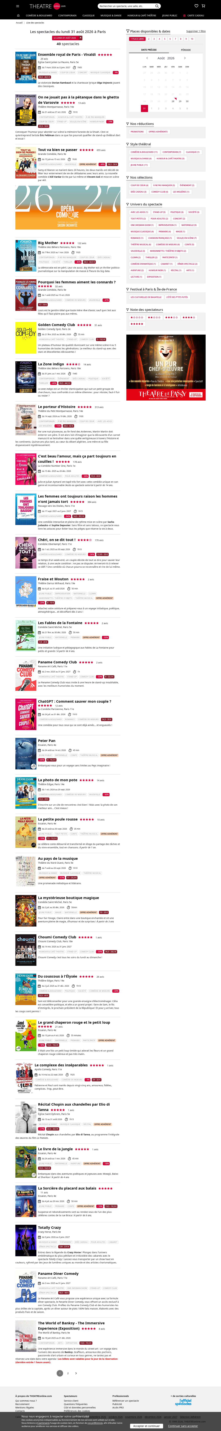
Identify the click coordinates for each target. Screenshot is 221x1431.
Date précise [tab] (149, 49)
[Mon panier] (203, 6)
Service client (71, 1400)
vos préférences (95, 1422)
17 (144, 94)
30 (166, 72)
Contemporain (67, 15)
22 (180, 94)
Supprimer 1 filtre (196, 31)
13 (166, 87)
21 (173, 94)
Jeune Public (169, 15)
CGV (66, 1407)
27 (144, 72)
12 (158, 87)
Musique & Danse (111, 15)
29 (158, 72)
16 (187, 87)
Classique (89, 15)
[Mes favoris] (196, 6)
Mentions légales (24, 1407)
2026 (170, 58)
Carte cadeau (195, 15)
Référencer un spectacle (125, 1400)
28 (151, 72)
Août (161, 58)
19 (158, 94)
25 (151, 101)
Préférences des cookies (77, 1410)
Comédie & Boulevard (39, 15)
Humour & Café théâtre (141, 15)
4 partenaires (43, 1422)
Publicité (117, 1404)
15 (180, 87)
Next (184, 58)
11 (151, 87)
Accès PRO (118, 1407)
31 (173, 72)
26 (158, 101)
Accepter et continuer (146, 1426)
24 (144, 101)
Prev (147, 58)
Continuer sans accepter (183, 1426)
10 (192, 39)
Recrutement (22, 1404)
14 (173, 87)
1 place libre (137, 39)
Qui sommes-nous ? (26, 1400)
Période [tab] (186, 49)
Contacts (20, 1410)
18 (151, 94)
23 (187, 94)
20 (166, 94)
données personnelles (84, 1407)
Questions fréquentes (76, 1404)
